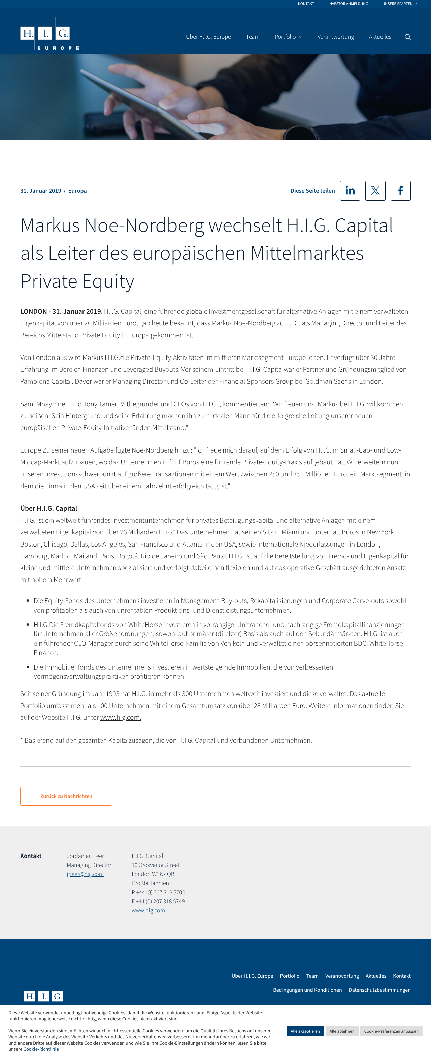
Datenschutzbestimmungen (380, 990)
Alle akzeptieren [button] (305, 1031)
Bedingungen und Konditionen (307, 990)
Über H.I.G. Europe (252, 976)
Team (312, 976)
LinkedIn (350, 191)
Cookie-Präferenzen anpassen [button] (391, 1031)
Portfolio (289, 976)
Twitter (375, 191)
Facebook (401, 191)
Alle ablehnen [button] (342, 1031)
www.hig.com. (120, 717)
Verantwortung (342, 976)
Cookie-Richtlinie (41, 1049)
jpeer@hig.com (85, 874)
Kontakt (402, 976)
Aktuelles (376, 976)
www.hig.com (148, 910)
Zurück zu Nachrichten (66, 796)
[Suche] (408, 37)
